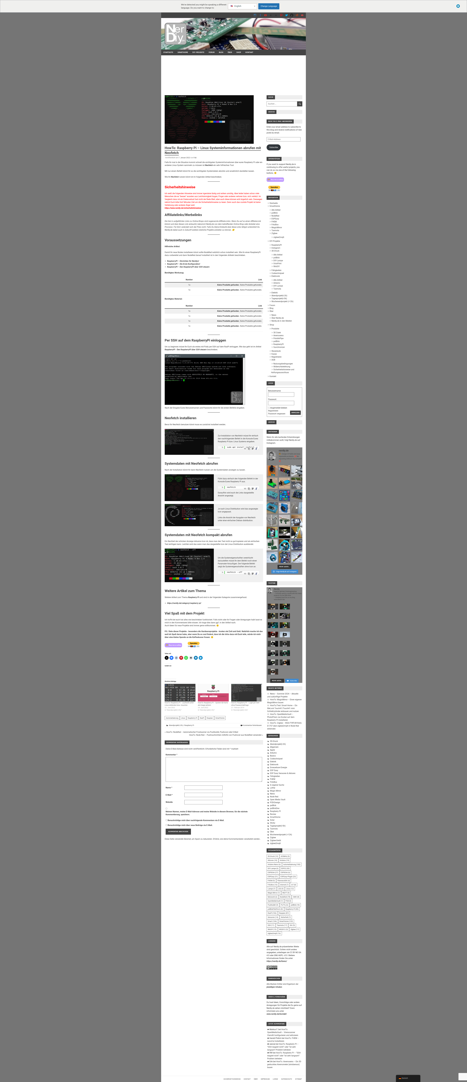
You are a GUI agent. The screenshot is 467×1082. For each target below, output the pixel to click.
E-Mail (169, 795)
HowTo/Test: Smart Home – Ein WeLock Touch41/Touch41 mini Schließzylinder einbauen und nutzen (283, 708)
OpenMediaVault (275, 901)
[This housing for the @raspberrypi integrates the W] (296, 495)
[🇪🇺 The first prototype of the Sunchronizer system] (296, 544)
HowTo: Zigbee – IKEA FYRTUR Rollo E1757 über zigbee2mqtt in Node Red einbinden (284, 726)
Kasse (274, 354)
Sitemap (298, 1079)
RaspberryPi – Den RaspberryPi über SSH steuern (188, 267)
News (273, 315)
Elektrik (274, 293)
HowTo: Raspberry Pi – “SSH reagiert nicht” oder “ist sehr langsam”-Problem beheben (283, 1047)
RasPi (202, 718)
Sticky (272, 823)
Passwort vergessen (276, 414)
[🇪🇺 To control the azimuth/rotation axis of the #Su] (296, 470)
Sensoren (273, 917)
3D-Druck (275, 251)
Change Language (269, 6)
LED (281, 889)
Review (273, 814)
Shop (238, 52)
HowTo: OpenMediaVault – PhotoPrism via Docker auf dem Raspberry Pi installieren (280, 717)
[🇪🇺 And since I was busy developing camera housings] (272, 483)
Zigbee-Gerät (275, 840)
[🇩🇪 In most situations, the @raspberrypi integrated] (272, 495)
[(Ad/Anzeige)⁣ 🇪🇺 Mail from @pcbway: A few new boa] (272, 544)
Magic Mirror (275, 791)
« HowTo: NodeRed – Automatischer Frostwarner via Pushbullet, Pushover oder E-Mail (201, 732)
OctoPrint (277, 263)
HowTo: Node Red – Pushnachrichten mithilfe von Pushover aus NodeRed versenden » (226, 735)
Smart (272, 921)
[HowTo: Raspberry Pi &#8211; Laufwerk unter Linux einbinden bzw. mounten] (180, 692)
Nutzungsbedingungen (283, 364)
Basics (273, 756)
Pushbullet (273, 905)
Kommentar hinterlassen (252, 725)
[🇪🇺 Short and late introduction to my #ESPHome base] (284, 557)
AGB (273, 360)
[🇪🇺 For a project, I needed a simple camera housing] (284, 483)
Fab (195, 158)
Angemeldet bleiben (278, 408)
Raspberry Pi (193, 597)
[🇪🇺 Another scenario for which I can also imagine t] (272, 532)
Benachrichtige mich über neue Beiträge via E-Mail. (190, 825)
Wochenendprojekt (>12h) (282, 301)
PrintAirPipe (278, 338)
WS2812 (283, 929)
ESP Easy (274, 770)
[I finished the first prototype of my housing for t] (272, 507)
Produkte (275, 329)
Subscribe (273, 147)
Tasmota (275, 230)
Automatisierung (172, 718)
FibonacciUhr (283, 881)
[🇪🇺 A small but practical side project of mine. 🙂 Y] (296, 520)
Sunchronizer (279, 347)
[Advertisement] (233, 74)
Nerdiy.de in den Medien (281, 321)
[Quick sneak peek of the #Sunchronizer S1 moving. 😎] (284, 532)
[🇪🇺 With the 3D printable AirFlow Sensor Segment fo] (272, 557)
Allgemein (274, 747)
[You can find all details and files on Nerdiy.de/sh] (296, 557)
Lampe (271, 889)
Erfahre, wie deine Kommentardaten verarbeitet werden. (236, 839)
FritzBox (274, 224)
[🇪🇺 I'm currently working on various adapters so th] (272, 520)
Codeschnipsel (277, 273)
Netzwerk (272, 897)
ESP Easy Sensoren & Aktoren (282, 773)
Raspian (210, 718)
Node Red (274, 796)
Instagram (275, 248)
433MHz (285, 856)
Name (169, 787)
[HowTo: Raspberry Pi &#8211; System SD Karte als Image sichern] (213, 692)
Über (230, 52)
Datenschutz (286, 1079)
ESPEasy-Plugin (288, 877)
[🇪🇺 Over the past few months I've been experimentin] (272, 470)
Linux (183, 718)
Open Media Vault (277, 799)
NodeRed (275, 216)
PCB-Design (275, 802)
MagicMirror (276, 227)
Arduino (276, 283)
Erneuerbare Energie (278, 767)
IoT (293, 885)
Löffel (272, 788)
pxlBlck (274, 213)
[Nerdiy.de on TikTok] (270, 15)
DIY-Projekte (198, 52)
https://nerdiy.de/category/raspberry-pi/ (184, 603)
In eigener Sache (277, 785)
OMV (296, 897)
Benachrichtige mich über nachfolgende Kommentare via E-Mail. (196, 820)
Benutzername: (274, 391)
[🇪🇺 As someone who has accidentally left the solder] (284, 470)
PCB (288, 901)
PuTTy (284, 905)
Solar (272, 820)
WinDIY (276, 266)
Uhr (292, 925)
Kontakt (249, 52)
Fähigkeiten (276, 270)
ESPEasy (275, 219)
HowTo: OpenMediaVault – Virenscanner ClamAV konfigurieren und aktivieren (282, 1032)
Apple (272, 750)
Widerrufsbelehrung (281, 366)
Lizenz (275, 1079)
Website (169, 802)
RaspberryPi (276, 245)
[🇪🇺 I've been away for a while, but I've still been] (284, 495)
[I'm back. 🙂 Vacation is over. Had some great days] (296, 507)
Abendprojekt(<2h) (176, 725)
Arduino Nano (274, 864)
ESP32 (285, 868)
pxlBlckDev (274, 808)
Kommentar (171, 755)
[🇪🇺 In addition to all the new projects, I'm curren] (284, 520)
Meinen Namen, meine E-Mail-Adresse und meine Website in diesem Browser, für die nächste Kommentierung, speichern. (207, 813)
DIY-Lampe (278, 260)
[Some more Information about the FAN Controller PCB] (296, 532)
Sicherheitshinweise (232, 1079)
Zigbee (274, 233)
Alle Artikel (275, 210)
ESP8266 (273, 872)
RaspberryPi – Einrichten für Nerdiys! (183, 261)
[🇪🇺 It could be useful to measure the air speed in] (284, 544)
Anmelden (295, 413)
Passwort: (272, 399)
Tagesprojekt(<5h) (279, 298)
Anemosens (278, 335)
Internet (284, 885)
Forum (212, 52)
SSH (271, 925)
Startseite (168, 52)
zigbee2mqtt (278, 237)
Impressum (265, 1079)
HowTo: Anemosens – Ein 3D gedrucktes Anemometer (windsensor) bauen (284, 1064)
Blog (221, 52)
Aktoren (272, 860)
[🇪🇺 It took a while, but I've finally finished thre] (284, 507)
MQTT (286, 893)
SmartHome (183, 52)
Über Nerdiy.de (277, 318)
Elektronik (275, 276)
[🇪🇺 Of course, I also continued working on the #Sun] (296, 483)
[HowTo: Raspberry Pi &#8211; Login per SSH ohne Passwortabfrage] (246, 692)
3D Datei (277, 332)
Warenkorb (276, 351)
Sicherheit (286, 917)
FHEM (274, 221)
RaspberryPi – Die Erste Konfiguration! (183, 264)
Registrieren (276, 357)
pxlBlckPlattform (275, 909)
